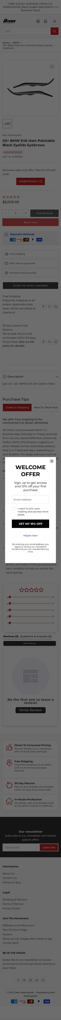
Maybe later (30, 535)
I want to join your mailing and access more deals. (33, 511)
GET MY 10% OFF (30, 523)
